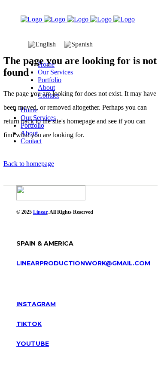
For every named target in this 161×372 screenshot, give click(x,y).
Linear (40, 212)
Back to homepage (28, 163)
